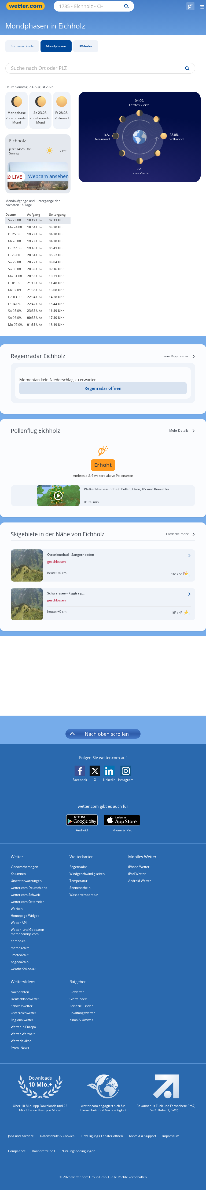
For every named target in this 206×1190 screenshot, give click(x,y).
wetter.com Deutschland (29, 887)
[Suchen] (125, 6)
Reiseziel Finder (81, 1006)
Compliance (17, 1151)
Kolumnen (18, 873)
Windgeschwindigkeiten (87, 873)
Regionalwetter (22, 1020)
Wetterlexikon (21, 1040)
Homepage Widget (25, 915)
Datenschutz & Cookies (57, 1136)
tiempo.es (18, 941)
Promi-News (20, 1047)
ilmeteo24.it (19, 955)
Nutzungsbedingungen (78, 1151)
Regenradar (78, 866)
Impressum (170, 1136)
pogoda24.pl (20, 962)
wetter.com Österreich (27, 901)
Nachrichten (20, 992)
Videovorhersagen (24, 866)
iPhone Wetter (138, 866)
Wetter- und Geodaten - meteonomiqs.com (28, 931)
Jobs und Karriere (21, 1136)
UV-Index (86, 46)
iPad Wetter (137, 873)
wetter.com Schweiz (26, 894)
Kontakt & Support (142, 1136)
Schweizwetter (21, 1006)
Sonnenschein (79, 887)
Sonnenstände (22, 46)
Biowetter (76, 992)
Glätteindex (78, 999)
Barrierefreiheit (43, 1151)
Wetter (17, 856)
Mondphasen (56, 46)
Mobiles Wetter (142, 856)
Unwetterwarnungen (26, 880)
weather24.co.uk (23, 969)
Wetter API (19, 922)
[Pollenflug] (190, 6)
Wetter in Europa (23, 1027)
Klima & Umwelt (81, 1020)
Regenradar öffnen (103, 388)
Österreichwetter (23, 1013)
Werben (17, 908)
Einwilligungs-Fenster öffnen (102, 1136)
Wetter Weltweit (23, 1034)
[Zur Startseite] (26, 6)
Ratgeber (77, 981)
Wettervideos (23, 981)
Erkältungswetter (82, 1013)
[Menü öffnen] (200, 6)
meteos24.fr (20, 948)
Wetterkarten (81, 856)
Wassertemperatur (83, 894)
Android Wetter (139, 880)
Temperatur (78, 880)
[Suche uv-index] (186, 68)
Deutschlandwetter (25, 999)
